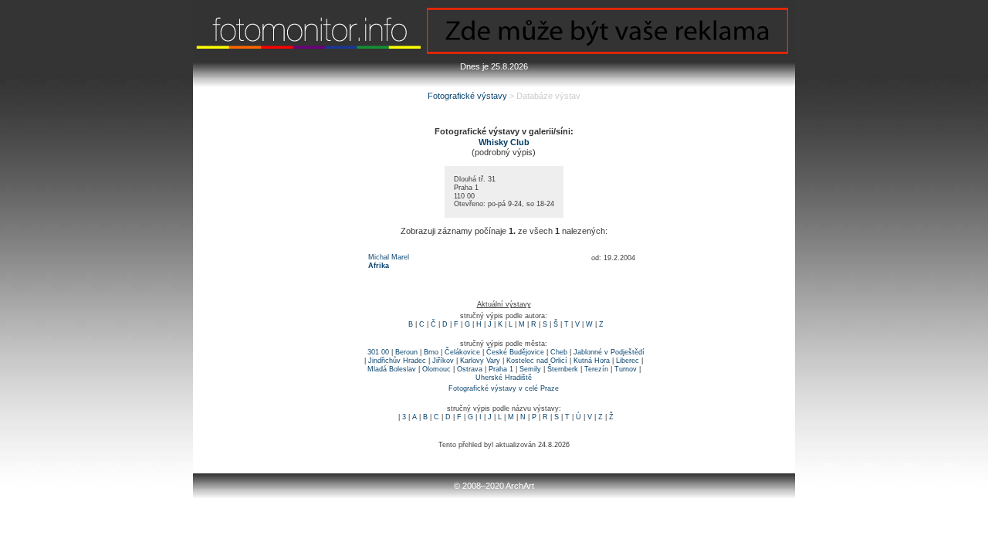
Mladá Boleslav (391, 369)
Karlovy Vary (480, 360)
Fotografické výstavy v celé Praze (503, 388)
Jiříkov (443, 360)
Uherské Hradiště (503, 377)
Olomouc (436, 369)
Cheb (558, 352)
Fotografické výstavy (467, 95)
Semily (530, 369)
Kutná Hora (592, 360)
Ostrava (469, 369)
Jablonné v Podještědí (609, 352)
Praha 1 (501, 369)
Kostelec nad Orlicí (536, 360)
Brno (431, 352)
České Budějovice (515, 352)
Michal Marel (388, 257)
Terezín (596, 369)
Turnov (625, 369)
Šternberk (562, 369)
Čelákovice (462, 352)
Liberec (627, 360)
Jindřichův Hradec (397, 360)
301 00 (378, 352)
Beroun (406, 352)
